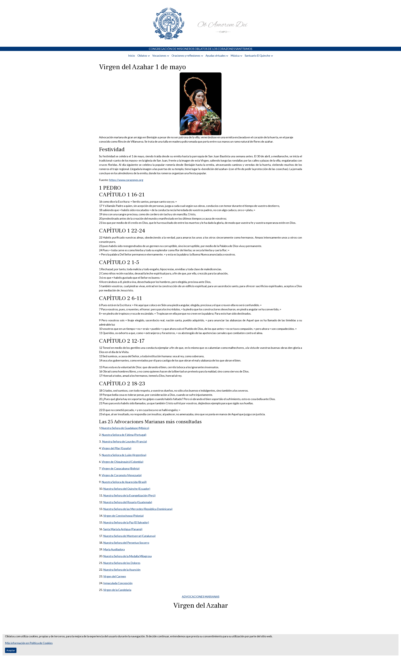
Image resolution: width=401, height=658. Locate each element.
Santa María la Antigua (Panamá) (122, 529)
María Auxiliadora (114, 549)
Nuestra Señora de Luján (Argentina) (124, 455)
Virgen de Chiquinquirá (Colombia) (122, 461)
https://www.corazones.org (126, 180)
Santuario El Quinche (257, 55)
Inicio (131, 55)
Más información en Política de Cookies (29, 643)
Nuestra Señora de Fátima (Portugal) (124, 434)
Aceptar (10, 650)
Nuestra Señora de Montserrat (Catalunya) (129, 536)
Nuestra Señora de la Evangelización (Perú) (129, 495)
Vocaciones (159, 55)
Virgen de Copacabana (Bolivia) (121, 468)
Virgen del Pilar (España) (116, 448)
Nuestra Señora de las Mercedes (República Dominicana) (137, 509)
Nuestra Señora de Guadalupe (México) (125, 428)
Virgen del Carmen (114, 576)
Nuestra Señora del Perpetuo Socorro (126, 542)
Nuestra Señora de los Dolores (121, 563)
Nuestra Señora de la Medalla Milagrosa (127, 556)
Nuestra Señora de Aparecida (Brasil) (124, 482)
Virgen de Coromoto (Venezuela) (122, 475)
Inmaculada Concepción (118, 583)
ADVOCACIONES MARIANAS (200, 596)
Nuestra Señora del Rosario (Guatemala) (127, 502)
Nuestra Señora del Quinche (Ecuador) (126, 488)
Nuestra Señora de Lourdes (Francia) (124, 441)
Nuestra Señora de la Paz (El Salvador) (126, 522)
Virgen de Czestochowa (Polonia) (123, 515)
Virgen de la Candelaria (117, 590)
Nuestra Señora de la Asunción (122, 569)
